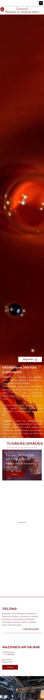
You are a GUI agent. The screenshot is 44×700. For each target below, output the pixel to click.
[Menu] (41, 3)
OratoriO (22, 9)
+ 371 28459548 (8, 654)
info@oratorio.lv (8, 652)
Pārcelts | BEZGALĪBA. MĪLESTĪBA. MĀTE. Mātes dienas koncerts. (21, 459)
